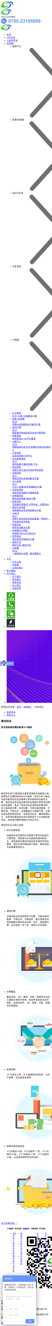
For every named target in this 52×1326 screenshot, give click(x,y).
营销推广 (27, 707)
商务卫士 (11, 715)
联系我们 (16, 579)
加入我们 (16, 585)
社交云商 (16, 562)
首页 (9, 34)
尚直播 (15, 565)
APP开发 (11, 37)
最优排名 (11, 712)
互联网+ (11, 43)
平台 (9, 559)
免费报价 (26, 1229)
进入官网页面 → (9, 1223)
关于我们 (11, 573)
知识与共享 (21, 1249)
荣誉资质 (16, 582)
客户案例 (11, 571)
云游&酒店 (17, 568)
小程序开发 (12, 40)
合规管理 (16, 588)
